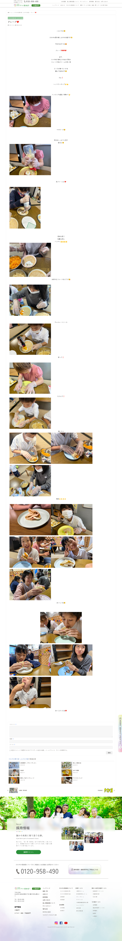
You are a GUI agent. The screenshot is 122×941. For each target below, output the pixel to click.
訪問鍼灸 (95, 910)
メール (12, 744)
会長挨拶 (62, 897)
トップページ (55, 5)
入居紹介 (95, 916)
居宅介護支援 (79, 911)
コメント (13, 724)
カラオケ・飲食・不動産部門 (23, 913)
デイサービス (79, 899)
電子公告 (97, 1)
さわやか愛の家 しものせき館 (15, 18)
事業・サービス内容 (85, 5)
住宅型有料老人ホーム (81, 894)
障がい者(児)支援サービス (99, 888)
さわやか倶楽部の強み (65, 894)
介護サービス (79, 888)
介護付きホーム (80, 891)
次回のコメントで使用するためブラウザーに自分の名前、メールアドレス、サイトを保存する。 (39, 750)
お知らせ (62, 5)
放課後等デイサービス (98, 891)
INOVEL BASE (47, 912)
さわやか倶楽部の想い (65, 891)
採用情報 (91, 1)
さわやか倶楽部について (72, 5)
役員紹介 (62, 910)
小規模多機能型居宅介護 (82, 902)
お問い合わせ (104, 1)
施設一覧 (94, 5)
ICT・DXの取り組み (103, 5)
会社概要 (63, 1)
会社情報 (62, 908)
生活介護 (95, 897)
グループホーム (80, 897)
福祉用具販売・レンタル (99, 908)
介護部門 (17, 910)
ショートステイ (80, 905)
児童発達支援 (96, 894)
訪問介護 (78, 908)
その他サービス (96, 902)
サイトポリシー (84, 1)
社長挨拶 (62, 899)
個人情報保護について (73, 1)
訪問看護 (95, 905)
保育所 (94, 913)
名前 (12, 739)
